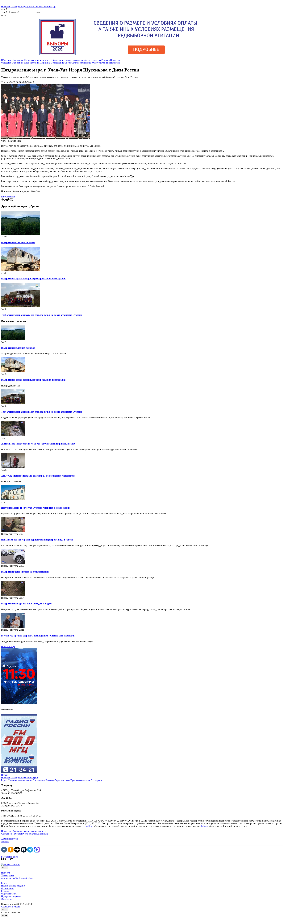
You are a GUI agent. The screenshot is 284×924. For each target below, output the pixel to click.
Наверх (5, 775)
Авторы (5, 841)
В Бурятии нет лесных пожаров (18, 242)
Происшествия (31, 60)
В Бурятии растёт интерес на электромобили (25, 571)
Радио (4, 780)
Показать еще (8, 646)
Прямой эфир (39, 6)
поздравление (8, 196)
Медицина (44, 60)
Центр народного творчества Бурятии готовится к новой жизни (35, 508)
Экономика (17, 60)
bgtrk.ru (89, 826)
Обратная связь (62, 780)
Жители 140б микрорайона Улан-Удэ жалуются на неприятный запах (38, 443)
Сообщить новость (10, 906)
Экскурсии (96, 780)
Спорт (67, 60)
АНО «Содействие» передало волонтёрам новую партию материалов (38, 475)
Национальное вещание (20, 780)
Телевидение (17, 6)
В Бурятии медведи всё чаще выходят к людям (26, 603)
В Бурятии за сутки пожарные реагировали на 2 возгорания (33, 278)
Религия (105, 60)
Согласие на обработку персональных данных (24, 833)
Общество (6, 60)
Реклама (50, 780)
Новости (5, 6)
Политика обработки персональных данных (23, 831)
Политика (115, 60)
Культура (96, 60)
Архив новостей (9, 838)
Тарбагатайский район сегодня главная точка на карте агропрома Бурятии (41, 315)
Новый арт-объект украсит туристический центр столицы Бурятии (37, 539)
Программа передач (80, 780)
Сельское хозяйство (81, 60)
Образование (57, 60)
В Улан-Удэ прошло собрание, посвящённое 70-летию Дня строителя (38, 635)
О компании (39, 780)
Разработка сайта (9, 856)
